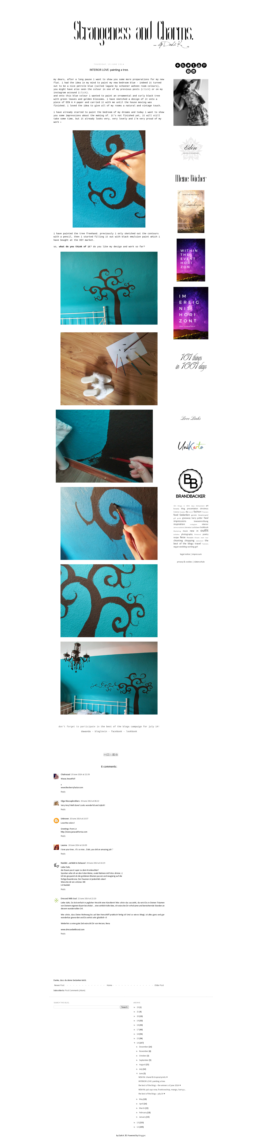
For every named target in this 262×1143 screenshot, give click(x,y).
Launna (64, 845)
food (175, 515)
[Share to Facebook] (113, 754)
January (142, 1117)
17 (138, 1030)
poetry (205, 534)
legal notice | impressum (191, 554)
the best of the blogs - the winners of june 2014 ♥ (160, 1085)
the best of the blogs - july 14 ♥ (152, 1094)
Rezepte (190, 538)
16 (138, 1034)
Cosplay (182, 512)
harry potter (197, 518)
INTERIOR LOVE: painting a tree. (152, 1081)
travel (198, 543)
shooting (178, 540)
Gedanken (185, 515)
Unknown (65, 819)
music (185, 531)
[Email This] (105, 754)
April (141, 1104)
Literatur (188, 527)
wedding (183, 547)
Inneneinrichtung (201, 521)
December (144, 1047)
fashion (197, 512)
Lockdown (196, 527)
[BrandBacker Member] (191, 498)
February (143, 1113)
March (142, 1108)
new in (194, 531)
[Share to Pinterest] (116, 754)
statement (199, 541)
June (141, 1074)
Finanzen (205, 512)
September (144, 1060)
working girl (192, 547)
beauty (176, 509)
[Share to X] (110, 754)
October (143, 1056)
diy (187, 512)
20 (138, 1016)
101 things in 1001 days (184, 506)
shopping (189, 540)
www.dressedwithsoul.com (72, 930)
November (144, 1051)
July (141, 1069)
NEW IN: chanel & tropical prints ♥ (153, 1077)
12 (138, 1127)
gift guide (177, 518)
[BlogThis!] (107, 754)
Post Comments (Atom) (75, 990)
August (142, 1065)
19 (138, 1021)
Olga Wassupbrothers (70, 801)
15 (138, 1038)
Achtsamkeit (200, 506)
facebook (116, 731)
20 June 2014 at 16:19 (96, 863)
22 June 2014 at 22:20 (87, 899)
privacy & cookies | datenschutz (191, 562)
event (191, 512)
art (207, 506)
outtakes (176, 534)
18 (138, 1025)
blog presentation (189, 509)
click (145, 89)
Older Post (159, 985)
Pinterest (197, 534)
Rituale (197, 538)
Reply (63, 792)
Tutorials (205, 544)
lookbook (204, 527)
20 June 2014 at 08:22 (90, 801)
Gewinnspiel (203, 515)
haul (206, 518)
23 (138, 1007)
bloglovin (101, 731)
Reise (182, 537)
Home (109, 985)
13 (138, 1123)
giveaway (186, 518)
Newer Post (59, 985)
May (141, 1099)
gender (194, 515)
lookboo (131, 731)
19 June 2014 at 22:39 (80, 774)
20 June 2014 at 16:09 (77, 845)
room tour (204, 538)
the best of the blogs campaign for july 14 (129, 726)
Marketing (177, 531)
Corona (176, 512)
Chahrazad (65, 774)
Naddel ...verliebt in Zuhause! (73, 863)
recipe (176, 537)
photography (187, 534)
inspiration (179, 524)
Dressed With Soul (69, 899)
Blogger (141, 1135)
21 (138, 1012)
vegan (176, 547)
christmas (204, 509)
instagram (193, 524)
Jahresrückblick (178, 527)
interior (205, 524)
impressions (179, 521)
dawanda (86, 731)
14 (138, 1043)
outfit (204, 531)
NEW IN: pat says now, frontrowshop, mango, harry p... (162, 1090)
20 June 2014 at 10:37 (79, 819)
